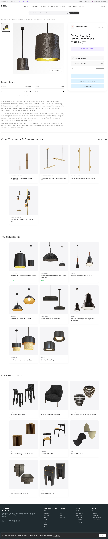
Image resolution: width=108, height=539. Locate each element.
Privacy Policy (96, 515)
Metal (62, 86)
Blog (61, 513)
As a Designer (79, 522)
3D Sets (62, 6)
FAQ (93, 511)
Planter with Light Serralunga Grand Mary (83, 414)
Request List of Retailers (87, 81)
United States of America (99, 1)
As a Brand (79, 517)
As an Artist (79, 520)
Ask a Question (87, 86)
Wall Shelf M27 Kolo (77, 454)
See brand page (102, 139)
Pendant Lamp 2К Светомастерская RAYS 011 (53, 179)
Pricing (81, 6)
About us (62, 511)
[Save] (95, 27)
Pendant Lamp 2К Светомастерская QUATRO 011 (21, 179)
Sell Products (79, 513)
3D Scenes (44, 6)
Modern (26, 91)
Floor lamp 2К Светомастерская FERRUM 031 (23, 220)
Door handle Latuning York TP (19, 493)
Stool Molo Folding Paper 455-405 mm (22, 454)
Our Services (79, 511)
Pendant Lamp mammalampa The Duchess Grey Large (53, 276)
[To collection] (99, 27)
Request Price (87, 76)
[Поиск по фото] (68, 13)
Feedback (94, 513)
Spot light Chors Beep (47, 360)
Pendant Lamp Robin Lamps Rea (50, 319)
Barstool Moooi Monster (18, 414)
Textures (54, 6)
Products (26, 6)
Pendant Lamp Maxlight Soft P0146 (81, 275)
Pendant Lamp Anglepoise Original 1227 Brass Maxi (83, 319)
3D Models (34, 6)
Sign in (103, 6)
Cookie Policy (56, 535)
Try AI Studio (24, 1)
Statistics (62, 515)
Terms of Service (96, 517)
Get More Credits (100, 68)
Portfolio (62, 517)
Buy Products (79, 515)
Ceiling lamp (28, 86)
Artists (45, 520)
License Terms (96, 520)
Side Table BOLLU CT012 (48, 493)
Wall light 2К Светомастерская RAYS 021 (83, 178)
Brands (75, 6)
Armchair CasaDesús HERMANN (50, 414)
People (46, 522)
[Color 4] (63, 91)
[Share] (102, 27)
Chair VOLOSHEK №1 (47, 454)
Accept (102, 535)
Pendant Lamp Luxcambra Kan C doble (22, 360)
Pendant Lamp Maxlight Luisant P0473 (22, 319)
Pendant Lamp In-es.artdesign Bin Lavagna (23, 275)
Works (69, 6)
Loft (30, 91)
